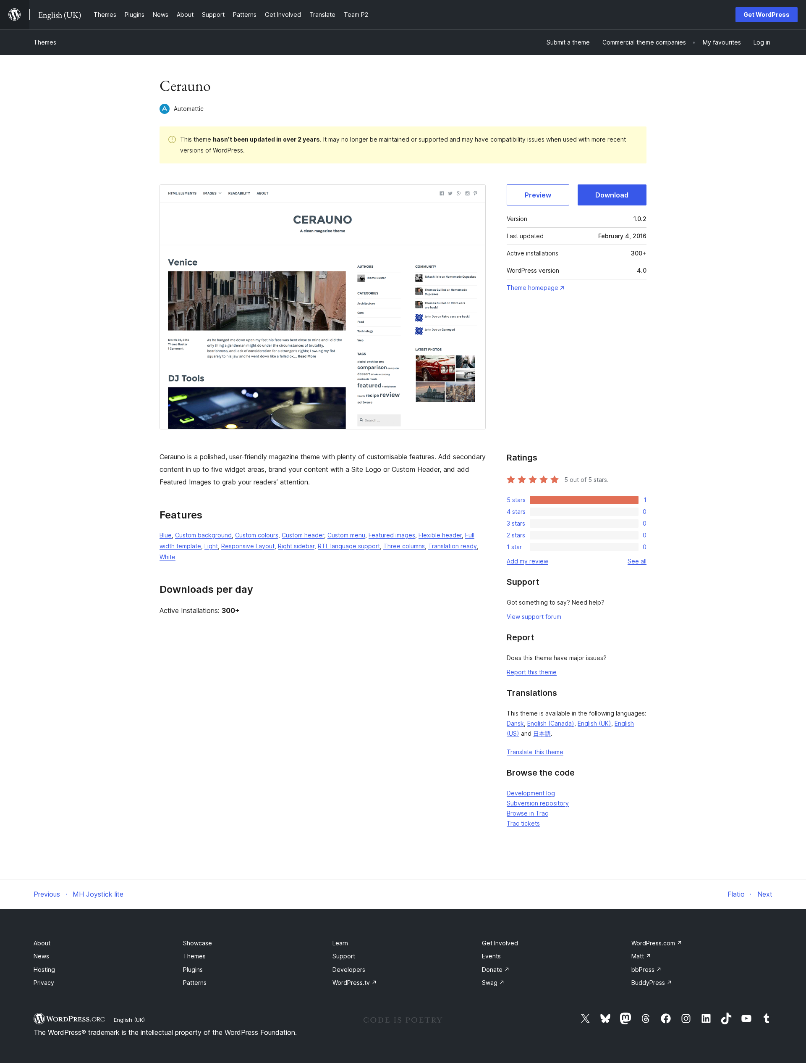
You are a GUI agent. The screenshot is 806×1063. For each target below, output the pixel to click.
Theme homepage (532, 287)
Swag (493, 982)
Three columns (404, 546)
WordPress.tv (354, 982)
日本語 (542, 733)
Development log (531, 793)
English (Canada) (550, 723)
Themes (45, 42)
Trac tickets (523, 823)
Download (611, 195)
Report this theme (532, 672)
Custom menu (346, 535)
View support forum (534, 616)
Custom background (203, 535)
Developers (348, 969)
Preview (538, 195)
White (167, 556)
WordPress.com (656, 943)
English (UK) (594, 723)
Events (491, 956)
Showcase (197, 943)
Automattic (189, 108)
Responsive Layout (248, 546)
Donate (496, 969)
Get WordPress (766, 14)
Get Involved (500, 943)
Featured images (392, 535)
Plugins (193, 969)
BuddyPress (651, 982)
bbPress (646, 969)
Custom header (303, 535)
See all (637, 561)
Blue (166, 535)
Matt (641, 956)
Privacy (44, 982)
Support (343, 956)
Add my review (527, 561)
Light (211, 546)
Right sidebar (296, 546)
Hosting (44, 969)
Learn (340, 943)
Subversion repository (538, 803)
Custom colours (256, 535)
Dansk (515, 723)
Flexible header (440, 535)
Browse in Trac (527, 813)
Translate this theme (535, 751)
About (42, 943)
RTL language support (349, 546)
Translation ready (452, 546)
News (41, 956)
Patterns (195, 982)
